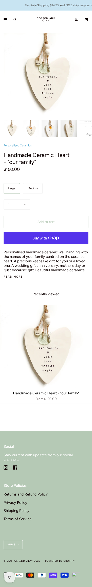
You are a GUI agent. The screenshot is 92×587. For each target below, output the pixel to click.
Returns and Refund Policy (26, 494)
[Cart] (86, 19)
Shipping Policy (16, 510)
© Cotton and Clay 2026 (22, 560)
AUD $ (11, 544)
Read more (13, 276)
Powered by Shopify (60, 560)
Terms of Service (17, 519)
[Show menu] (7, 19)
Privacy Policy (15, 502)
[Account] (76, 19)
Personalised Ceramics (18, 145)
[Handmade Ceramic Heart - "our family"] (46, 346)
